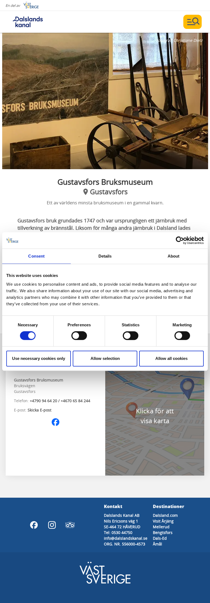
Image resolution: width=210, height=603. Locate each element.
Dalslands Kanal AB (121, 515)
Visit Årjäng (163, 521)
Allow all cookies (171, 358)
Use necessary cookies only (38, 358)
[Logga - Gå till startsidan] (27, 21)
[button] (105, 101)
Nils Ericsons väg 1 (121, 521)
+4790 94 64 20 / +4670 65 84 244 (60, 400)
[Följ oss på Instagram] (52, 525)
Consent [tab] (36, 256)
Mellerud (161, 526)
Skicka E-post (39, 410)
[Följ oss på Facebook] (55, 422)
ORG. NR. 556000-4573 (124, 544)
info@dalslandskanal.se (125, 538)
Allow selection (105, 358)
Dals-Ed (160, 538)
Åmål (157, 544)
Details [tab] (105, 256)
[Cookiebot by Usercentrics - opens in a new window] (180, 240)
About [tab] (174, 256)
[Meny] (192, 22)
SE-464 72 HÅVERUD (122, 526)
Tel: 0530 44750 (118, 532)
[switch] (79, 335)
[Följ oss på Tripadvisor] (70, 525)
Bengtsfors (163, 532)
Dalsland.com (165, 515)
